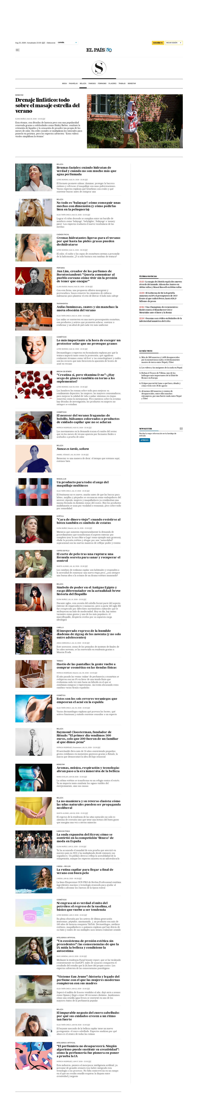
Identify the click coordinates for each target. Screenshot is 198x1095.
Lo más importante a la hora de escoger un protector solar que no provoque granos (89, 342)
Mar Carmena (62, 956)
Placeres (112, 83)
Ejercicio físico (63, 831)
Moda (64, 83)
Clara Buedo (62, 287)
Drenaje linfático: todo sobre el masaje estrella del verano (47, 105)
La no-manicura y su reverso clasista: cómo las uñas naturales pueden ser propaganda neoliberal (89, 805)
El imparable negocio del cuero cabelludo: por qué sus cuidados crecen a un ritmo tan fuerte (88, 1016)
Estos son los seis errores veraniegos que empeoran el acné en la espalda (87, 701)
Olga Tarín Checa (64, 215)
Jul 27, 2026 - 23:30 (81, 491)
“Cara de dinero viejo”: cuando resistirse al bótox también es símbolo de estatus (88, 521)
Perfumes (61, 268)
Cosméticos (62, 337)
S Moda (59, 879)
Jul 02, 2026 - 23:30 (81, 708)
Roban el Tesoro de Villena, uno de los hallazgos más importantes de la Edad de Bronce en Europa (159, 375)
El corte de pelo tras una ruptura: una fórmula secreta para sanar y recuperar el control (88, 557)
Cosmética (61, 695)
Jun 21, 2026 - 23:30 (77, 847)
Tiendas (60, 661)
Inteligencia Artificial (66, 938)
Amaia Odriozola (64, 643)
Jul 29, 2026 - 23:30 (80, 455)
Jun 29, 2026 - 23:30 (78, 777)
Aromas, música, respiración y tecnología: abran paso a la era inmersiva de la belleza (88, 770)
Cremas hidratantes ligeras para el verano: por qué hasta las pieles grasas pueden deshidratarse (88, 241)
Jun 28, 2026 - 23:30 (79, 813)
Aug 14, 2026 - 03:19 (81, 316)
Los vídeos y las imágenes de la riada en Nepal (161, 367)
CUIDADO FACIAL (63, 235)
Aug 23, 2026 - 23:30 (81, 215)
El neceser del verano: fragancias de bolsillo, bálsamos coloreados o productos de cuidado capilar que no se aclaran (88, 419)
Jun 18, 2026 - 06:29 (72, 879)
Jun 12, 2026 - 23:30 (81, 989)
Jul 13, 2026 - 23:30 (81, 643)
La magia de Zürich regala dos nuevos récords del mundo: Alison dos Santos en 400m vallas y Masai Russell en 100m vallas (160, 284)
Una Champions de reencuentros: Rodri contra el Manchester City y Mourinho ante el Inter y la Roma (158, 310)
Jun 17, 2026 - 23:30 (78, 915)
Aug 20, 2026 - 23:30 (83, 287)
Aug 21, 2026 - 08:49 (78, 250)
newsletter (145, 429)
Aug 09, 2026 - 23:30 (78, 387)
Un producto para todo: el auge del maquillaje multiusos (83, 484)
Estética (60, 516)
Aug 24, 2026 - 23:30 (78, 180)
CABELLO (60, 627)
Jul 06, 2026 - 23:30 (88, 673)
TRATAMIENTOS (62, 304)
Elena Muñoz (20, 119)
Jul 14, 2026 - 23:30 (77, 599)
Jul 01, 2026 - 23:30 (91, 747)
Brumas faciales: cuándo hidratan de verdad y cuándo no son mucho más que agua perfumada (86, 171)
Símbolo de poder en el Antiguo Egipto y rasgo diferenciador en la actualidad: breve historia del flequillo (89, 591)
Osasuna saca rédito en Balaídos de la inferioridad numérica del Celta (160, 319)
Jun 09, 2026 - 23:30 (81, 1025)
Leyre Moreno (62, 180)
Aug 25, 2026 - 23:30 (36, 119)
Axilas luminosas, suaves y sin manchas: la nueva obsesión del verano (87, 309)
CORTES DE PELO (63, 551)
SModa (99, 68)
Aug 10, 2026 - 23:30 (78, 349)
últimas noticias (148, 276)
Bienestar (132, 83)
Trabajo (122, 83)
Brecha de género (64, 371)
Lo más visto (145, 351)
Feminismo (102, 83)
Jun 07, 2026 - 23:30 (82, 1061)
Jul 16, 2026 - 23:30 (79, 566)
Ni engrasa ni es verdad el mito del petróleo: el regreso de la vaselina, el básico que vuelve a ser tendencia (84, 906)
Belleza (83, 83)
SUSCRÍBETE (158, 43)
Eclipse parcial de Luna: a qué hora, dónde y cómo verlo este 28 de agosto (160, 384)
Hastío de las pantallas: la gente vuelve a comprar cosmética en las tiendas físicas (87, 666)
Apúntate (145, 440)
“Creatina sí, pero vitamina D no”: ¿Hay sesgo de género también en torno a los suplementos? (86, 378)
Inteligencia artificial (66, 1043)
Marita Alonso (63, 566)
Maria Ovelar (62, 777)
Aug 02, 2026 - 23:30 (82, 428)
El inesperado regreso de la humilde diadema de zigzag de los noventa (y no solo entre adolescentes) (89, 634)
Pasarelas (73, 83)
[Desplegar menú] (17, 50)
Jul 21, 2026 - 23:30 (83, 528)
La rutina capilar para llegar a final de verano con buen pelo (85, 871)
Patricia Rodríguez (64, 428)
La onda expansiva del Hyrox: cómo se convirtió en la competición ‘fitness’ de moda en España (85, 838)
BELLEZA (60, 164)
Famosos (92, 83)
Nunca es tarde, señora (73, 449)
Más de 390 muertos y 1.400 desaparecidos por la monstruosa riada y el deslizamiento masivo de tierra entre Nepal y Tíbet (160, 359)
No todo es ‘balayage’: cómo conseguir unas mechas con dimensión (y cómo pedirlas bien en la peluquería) (89, 206)
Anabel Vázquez (63, 455)
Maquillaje (61, 479)
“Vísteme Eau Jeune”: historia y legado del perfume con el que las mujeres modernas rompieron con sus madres (88, 980)
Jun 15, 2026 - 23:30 (78, 956)
